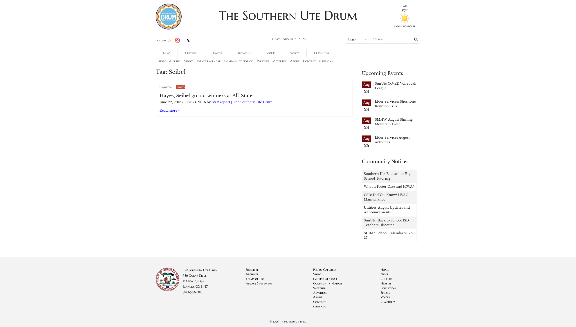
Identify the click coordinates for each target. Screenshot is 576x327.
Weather (263, 61)
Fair (404, 6)
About (294, 61)
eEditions (326, 61)
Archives (252, 274)
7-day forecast (404, 26)
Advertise (280, 61)
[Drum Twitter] (188, 40)
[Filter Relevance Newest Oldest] (382, 39)
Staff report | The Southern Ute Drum (242, 102)
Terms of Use (255, 279)
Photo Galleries (169, 61)
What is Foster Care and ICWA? (389, 187)
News (166, 53)
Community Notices (238, 61)
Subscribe (252, 270)
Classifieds (321, 53)
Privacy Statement (259, 283)
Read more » (170, 111)
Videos (188, 61)
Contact (309, 61)
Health (217, 53)
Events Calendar (209, 61)
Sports (270, 53)
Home (385, 270)
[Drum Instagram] (177, 40)
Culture (191, 53)
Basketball (167, 87)
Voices (294, 53)
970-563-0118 (192, 292)
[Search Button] (416, 39)
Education (244, 53)
